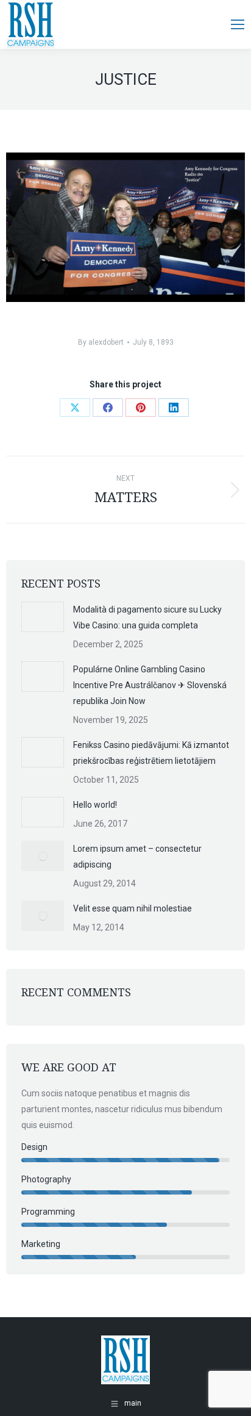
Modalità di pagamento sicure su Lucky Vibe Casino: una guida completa (147, 617)
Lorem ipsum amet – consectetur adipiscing (137, 856)
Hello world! (95, 805)
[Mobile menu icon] (237, 24)
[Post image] (42, 617)
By (101, 342)
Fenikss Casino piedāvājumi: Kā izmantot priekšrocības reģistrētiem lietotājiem (151, 753)
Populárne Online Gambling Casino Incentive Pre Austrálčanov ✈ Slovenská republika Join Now (150, 685)
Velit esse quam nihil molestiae (132, 908)
